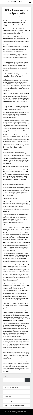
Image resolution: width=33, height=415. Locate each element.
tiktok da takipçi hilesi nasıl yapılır (13, 401)
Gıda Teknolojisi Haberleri (12, 2)
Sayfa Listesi (8, 396)
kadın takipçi (6, 371)
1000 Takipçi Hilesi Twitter (11, 387)
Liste (6, 392)
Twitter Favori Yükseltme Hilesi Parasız (15, 405)
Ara (4, 376)
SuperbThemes (16, 412)
